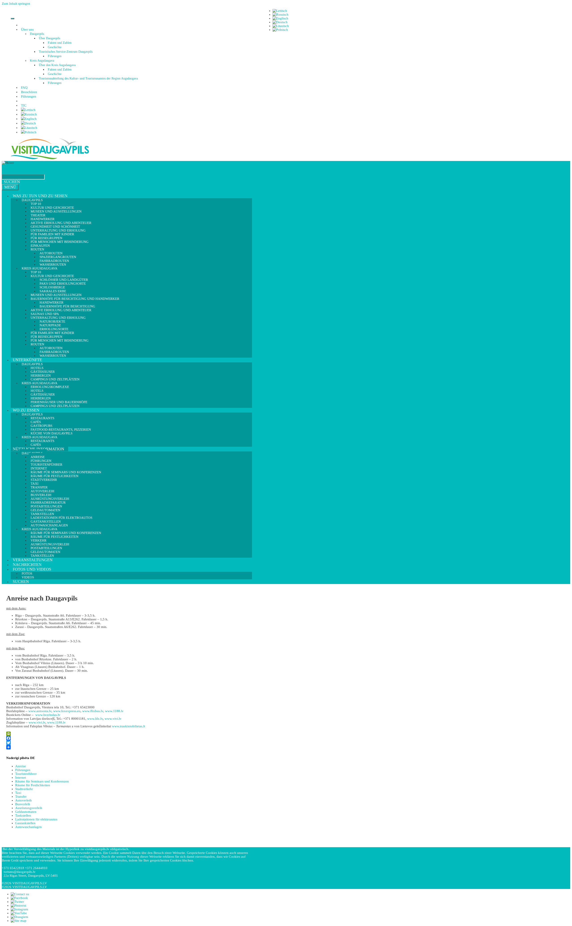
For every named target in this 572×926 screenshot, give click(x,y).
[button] (34, 29)
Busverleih (22, 804)
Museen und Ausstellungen (56, 211)
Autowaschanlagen (28, 827)
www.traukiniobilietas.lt (128, 726)
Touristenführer (26, 774)
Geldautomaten (25, 811)
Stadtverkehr (44, 480)
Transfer (21, 796)
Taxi (18, 793)
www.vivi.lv (113, 718)
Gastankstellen (25, 823)
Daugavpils (37, 33)
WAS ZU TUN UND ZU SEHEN (40, 196)
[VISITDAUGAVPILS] (50, 159)
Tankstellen (42, 555)
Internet (20, 777)
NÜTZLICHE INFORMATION (38, 449)
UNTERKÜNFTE (27, 360)
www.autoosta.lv (39, 711)
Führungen (54, 56)
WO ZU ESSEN (26, 410)
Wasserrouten (53, 355)
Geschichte (54, 47)
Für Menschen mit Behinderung (59, 242)
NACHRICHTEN (27, 564)
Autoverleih (23, 800)
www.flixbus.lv (92, 711)
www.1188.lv (114, 711)
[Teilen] (128, 747)
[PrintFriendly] (128, 734)
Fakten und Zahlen (60, 42)
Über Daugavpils (49, 38)
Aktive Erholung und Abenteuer (61, 310)
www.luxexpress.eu (66, 711)
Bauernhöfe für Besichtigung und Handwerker (75, 298)
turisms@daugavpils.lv (20, 872)
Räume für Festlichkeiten (54, 536)
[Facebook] (128, 738)
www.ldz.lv (95, 718)
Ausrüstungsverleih (28, 808)
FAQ (24, 87)
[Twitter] (128, 742)
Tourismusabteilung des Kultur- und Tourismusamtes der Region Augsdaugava (88, 78)
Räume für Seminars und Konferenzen (42, 781)
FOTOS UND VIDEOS (32, 569)
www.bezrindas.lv (47, 715)
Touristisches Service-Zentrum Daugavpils (66, 51)
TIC (23, 105)
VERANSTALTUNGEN (33, 560)
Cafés (36, 444)
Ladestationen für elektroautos (36, 819)
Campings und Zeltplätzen (55, 406)
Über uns (27, 29)
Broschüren (29, 92)
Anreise (20, 766)
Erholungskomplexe (50, 387)
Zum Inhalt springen (16, 3)
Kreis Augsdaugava (42, 60)
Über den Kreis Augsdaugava (57, 65)
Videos (28, 577)
